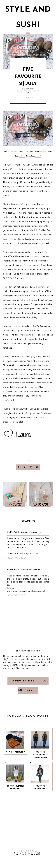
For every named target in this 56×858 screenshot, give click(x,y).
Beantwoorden (17, 558)
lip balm (22, 156)
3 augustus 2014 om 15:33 (29, 570)
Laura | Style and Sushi (26, 91)
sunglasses (43, 151)
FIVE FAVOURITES (28, 460)
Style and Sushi (24, 853)
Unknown (13, 532)
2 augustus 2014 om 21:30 (31, 532)
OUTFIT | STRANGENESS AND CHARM (40, 755)
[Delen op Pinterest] (31, 467)
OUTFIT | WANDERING (40, 787)
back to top (27, 851)
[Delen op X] (24, 467)
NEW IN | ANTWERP (15, 752)
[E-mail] (37, 467)
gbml (37, 855)
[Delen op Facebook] (18, 467)
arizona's (38, 156)
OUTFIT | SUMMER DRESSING (15, 787)
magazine (13, 151)
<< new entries (23, 681)
